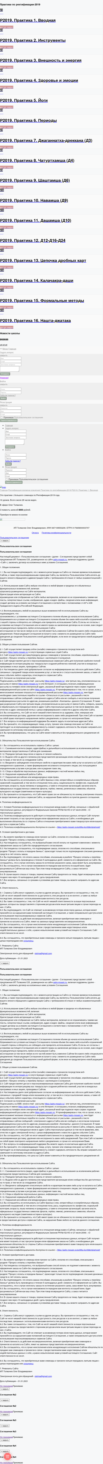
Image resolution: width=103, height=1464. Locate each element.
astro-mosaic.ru (60, 559)
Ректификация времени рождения (24, 490)
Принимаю (23, 417)
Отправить (5, 374)
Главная (12, 348)
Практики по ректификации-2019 (56, 490)
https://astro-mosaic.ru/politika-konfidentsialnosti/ (78, 827)
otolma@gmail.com (43, 953)
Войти (3, 398)
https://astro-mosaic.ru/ (18, 652)
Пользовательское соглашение (14, 537)
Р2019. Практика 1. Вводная (85, 490)
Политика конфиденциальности (56, 532)
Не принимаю (6, 1386)
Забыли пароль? (8, 395)
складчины (28, 940)
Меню (5, 348)
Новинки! (4, 377)
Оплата (35, 532)
